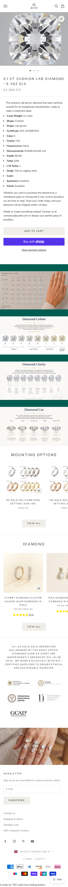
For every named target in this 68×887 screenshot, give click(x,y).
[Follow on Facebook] (5, 841)
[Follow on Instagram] (14, 841)
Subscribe (17, 800)
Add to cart (34, 231)
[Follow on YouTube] (32, 841)
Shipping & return (13, 819)
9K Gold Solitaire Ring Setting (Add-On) (23, 502)
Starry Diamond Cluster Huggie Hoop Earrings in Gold (23, 601)
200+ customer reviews (16, 830)
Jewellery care (11, 824)
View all (34, 523)
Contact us (9, 813)
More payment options (34, 250)
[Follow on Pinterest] (23, 841)
